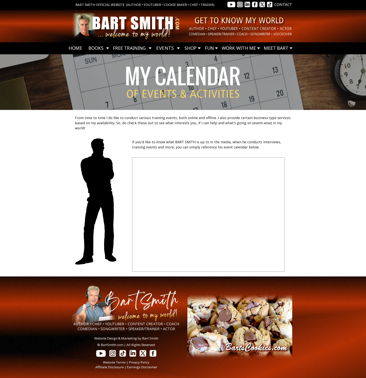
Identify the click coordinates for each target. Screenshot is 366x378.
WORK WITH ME (239, 48)
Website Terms (114, 362)
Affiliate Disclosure (109, 367)
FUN (209, 48)
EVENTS (165, 48)
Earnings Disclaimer (142, 367)
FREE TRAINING (129, 48)
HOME (75, 48)
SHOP (191, 48)
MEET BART (276, 48)
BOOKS (96, 48)
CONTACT (283, 4)
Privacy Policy (139, 362)
